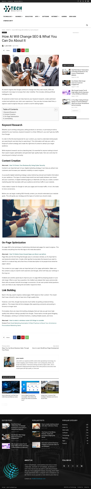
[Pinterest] (23, 50)
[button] (87, 25)
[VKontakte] (81, 466)
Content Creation (10, 114)
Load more (75, 110)
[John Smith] (3, 46)
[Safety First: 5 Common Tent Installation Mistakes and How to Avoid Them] (50, 387)
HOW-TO (8, 30)
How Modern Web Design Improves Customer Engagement (78, 82)
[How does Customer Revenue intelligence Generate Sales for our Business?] (36, 445)
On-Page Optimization (11, 116)
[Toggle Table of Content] (55, 109)
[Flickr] (73, 466)
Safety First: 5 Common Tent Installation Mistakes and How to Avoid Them (49, 397)
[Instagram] (81, 1)
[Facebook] (78, 1)
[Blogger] (64, 466)
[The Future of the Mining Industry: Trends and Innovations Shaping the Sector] (36, 434)
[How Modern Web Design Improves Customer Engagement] (66, 83)
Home (3, 30)
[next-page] (6, 404)
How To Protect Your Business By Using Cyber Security (27, 165)
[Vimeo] (86, 1)
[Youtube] (88, 1)
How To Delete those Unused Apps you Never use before (27, 254)
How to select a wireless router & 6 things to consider (26, 320)
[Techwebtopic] (12, 9)
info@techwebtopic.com (38, 478)
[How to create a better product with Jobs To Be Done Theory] (36, 426)
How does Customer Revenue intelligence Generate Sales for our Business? (50, 444)
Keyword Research (10, 112)
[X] (83, 1)
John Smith (8, 45)
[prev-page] (3, 404)
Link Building (8, 118)
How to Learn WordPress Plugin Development (45, 348)
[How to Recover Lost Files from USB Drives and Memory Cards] (11, 387)
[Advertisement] (75, 45)
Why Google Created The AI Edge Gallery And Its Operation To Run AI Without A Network (80, 92)
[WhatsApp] (27, 50)
